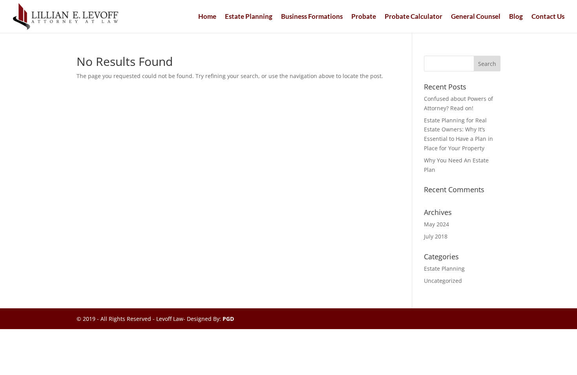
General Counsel (475, 17)
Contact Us (547, 17)
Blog (516, 17)
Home (207, 17)
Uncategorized (443, 280)
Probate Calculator (413, 17)
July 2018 (435, 236)
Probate (363, 17)
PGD (228, 318)
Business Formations (312, 17)
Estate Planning (248, 17)
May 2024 (436, 224)
